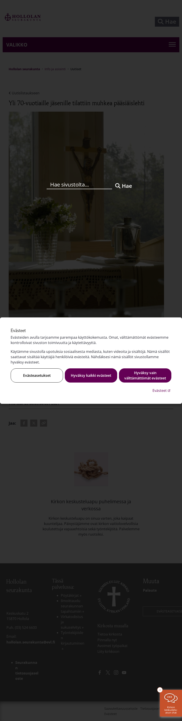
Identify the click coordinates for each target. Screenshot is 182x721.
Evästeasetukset (37, 375)
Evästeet (161, 390)
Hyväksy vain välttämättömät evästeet (145, 375)
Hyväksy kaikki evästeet (91, 375)
